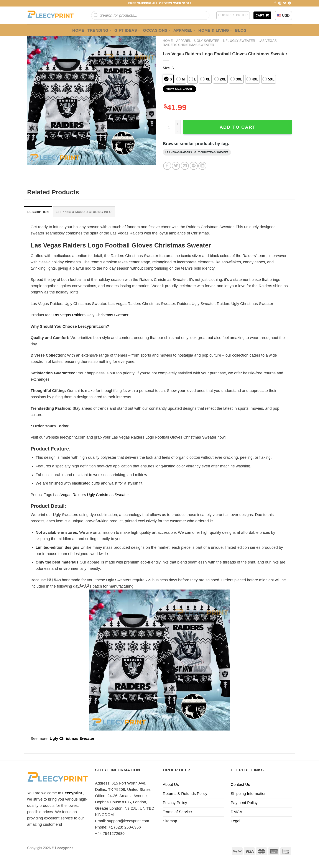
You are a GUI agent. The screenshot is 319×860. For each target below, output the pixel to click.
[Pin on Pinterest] (194, 166)
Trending (98, 30)
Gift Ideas (125, 30)
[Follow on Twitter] (284, 3)
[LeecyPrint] (52, 15)
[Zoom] (33, 159)
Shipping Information (248, 793)
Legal (235, 821)
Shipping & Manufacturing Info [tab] (84, 212)
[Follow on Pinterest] (289, 3)
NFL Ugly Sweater (239, 41)
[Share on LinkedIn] (202, 166)
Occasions (155, 30)
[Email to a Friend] (185, 166)
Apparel (182, 30)
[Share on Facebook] (167, 166)
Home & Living (213, 30)
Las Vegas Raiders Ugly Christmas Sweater (197, 152)
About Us (171, 784)
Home (78, 30)
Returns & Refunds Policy (185, 793)
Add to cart (238, 126)
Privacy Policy (175, 803)
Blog (241, 30)
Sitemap (170, 821)
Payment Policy (244, 803)
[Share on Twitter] (176, 166)
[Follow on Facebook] (275, 3)
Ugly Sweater (207, 41)
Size (166, 68)
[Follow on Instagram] (279, 3)
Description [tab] (38, 212)
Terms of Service (177, 812)
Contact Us (240, 784)
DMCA (236, 812)
